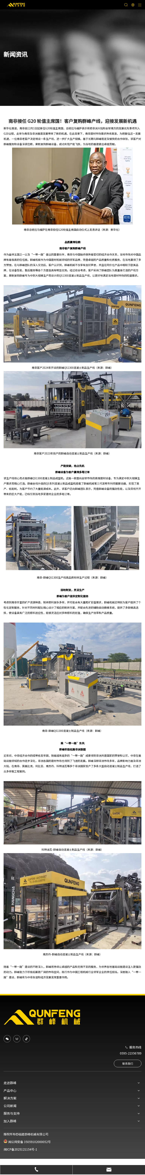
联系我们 (127, 1063)
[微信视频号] (16, 1038)
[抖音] (26, 1038)
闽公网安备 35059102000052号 (29, 1141)
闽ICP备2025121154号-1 (20, 1149)
